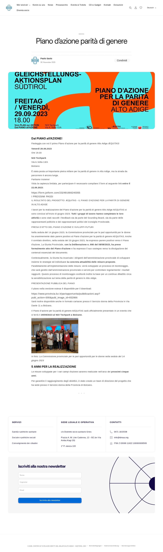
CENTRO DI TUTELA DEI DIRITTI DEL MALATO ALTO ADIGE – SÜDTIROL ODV (59, 546)
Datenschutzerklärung (111, 546)
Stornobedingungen (95, 546)
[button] (23, 5)
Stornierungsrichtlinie (128, 546)
